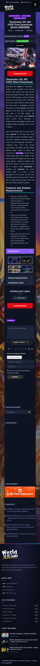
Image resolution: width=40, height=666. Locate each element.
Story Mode (19, 153)
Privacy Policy (9, 590)
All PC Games (26, 15)
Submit (15, 377)
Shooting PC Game (19, 18)
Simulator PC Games (20, 615)
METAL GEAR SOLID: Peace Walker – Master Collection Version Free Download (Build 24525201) (20, 527)
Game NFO (20, 45)
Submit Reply (19, 342)
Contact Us (26, 2)
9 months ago (19, 30)
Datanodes (21, 298)
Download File (20, 74)
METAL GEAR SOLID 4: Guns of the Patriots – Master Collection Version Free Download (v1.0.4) (21, 518)
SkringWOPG (7, 663)
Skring (10, 30)
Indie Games (20, 621)
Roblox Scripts (20, 612)
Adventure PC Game (20, 605)
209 (30, 30)
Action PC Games (14, 15)
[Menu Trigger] (35, 4)
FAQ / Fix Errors (10, 593)
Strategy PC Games (20, 618)
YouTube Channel (13, 2)
